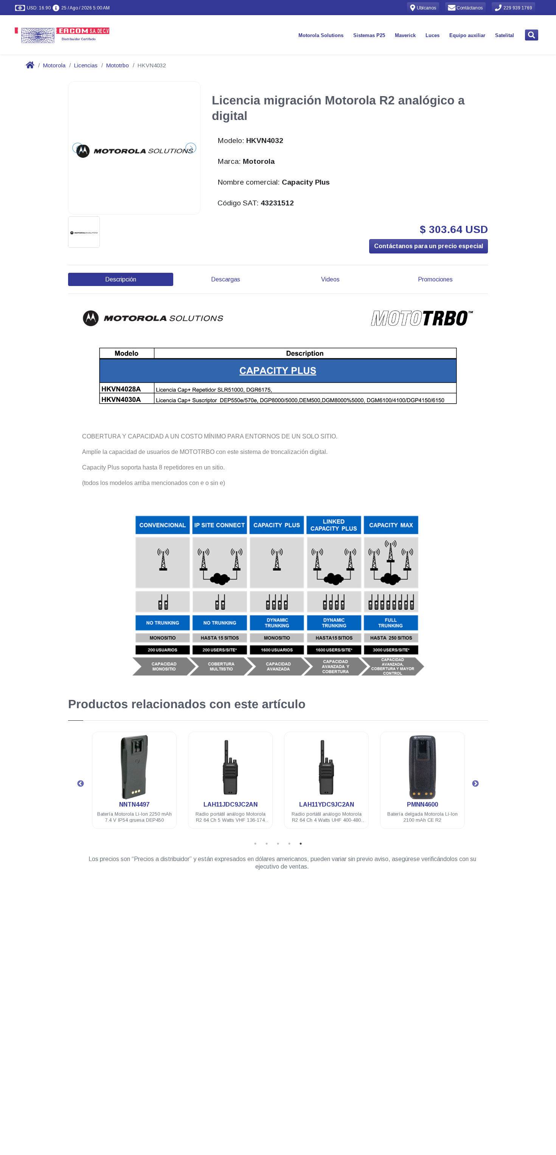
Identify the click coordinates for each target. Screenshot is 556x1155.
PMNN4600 (422, 804)
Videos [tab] (330, 279)
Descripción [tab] (120, 279)
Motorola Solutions (320, 35)
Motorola (54, 65)
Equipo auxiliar (467, 35)
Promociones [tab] (435, 279)
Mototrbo (117, 65)
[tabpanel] (134, 785)
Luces (433, 35)
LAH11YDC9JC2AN (326, 804)
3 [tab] (278, 843)
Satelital (504, 35)
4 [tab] (289, 843)
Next (475, 784)
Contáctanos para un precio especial (428, 246)
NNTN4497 (134, 804)
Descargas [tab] (225, 279)
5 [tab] (300, 843)
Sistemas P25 (369, 35)
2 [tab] (266, 843)
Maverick (405, 35)
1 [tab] (255, 843)
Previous (80, 784)
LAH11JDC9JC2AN (230, 804)
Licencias (86, 65)
